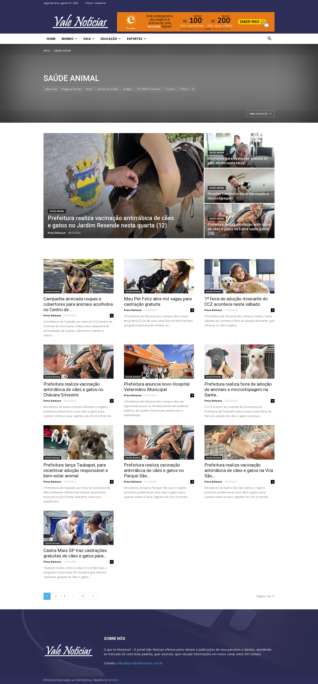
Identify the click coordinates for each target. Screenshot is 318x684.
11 (83, 596)
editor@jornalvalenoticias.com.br (140, 663)
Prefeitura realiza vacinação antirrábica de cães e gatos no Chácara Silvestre (73, 389)
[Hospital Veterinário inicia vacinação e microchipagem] (239, 185)
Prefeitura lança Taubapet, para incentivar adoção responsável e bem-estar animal (75, 470)
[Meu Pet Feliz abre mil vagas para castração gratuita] (159, 276)
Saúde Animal (56, 211)
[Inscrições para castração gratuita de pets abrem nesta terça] (239, 150)
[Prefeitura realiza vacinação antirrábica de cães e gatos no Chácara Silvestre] (78, 361)
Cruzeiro (170, 88)
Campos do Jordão (107, 88)
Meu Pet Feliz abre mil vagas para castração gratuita (158, 301)
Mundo (68, 39)
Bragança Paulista (71, 88)
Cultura (184, 88)
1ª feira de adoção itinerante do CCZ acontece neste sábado (236, 301)
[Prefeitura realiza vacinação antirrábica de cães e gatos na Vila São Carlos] (239, 442)
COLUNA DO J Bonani (149, 88)
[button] (269, 39)
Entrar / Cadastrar (96, 3)
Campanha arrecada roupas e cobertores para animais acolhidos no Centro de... (78, 304)
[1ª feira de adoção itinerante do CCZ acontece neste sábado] (239, 276)
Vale (87, 39)
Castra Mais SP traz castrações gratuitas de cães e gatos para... (75, 553)
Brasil (89, 88)
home (51, 39)
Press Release (56, 232)
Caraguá (127, 88)
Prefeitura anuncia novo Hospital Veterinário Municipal (157, 386)
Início (46, 50)
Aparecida (51, 88)
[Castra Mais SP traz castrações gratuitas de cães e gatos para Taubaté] (78, 528)
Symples (113, 680)
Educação (109, 39)
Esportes (134, 39)
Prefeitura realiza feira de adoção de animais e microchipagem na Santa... (238, 389)
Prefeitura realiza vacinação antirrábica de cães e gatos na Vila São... (238, 470)
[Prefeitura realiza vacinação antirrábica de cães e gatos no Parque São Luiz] (159, 442)
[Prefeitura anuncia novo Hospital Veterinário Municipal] (159, 361)
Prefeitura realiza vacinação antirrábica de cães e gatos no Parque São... (154, 470)
